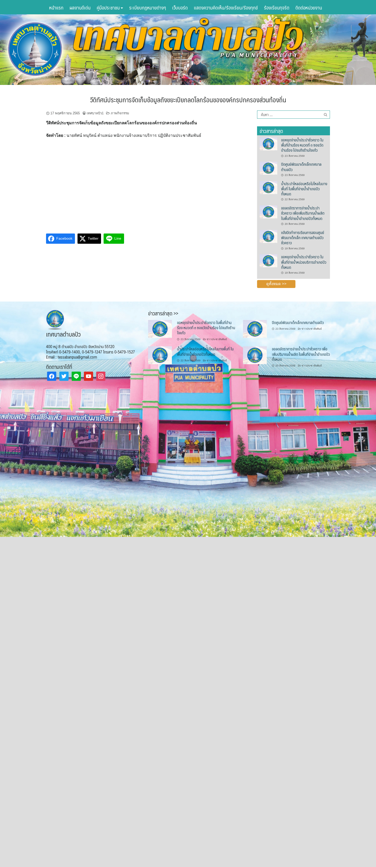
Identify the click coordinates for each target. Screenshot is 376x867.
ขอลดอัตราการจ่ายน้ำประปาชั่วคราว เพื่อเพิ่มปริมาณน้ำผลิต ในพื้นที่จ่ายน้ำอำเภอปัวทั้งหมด (302, 213)
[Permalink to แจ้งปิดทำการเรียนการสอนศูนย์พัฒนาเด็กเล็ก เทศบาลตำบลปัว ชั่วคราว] (268, 236)
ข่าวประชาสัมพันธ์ (217, 339)
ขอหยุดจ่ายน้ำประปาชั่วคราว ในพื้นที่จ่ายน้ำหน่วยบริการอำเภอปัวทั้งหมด (303, 262)
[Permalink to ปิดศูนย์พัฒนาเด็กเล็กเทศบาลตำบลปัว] (268, 168)
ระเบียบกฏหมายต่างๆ (147, 7)
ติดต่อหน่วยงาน (308, 7)
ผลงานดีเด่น (80, 7)
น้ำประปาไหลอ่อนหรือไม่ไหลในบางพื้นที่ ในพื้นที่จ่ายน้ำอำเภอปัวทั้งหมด (304, 188)
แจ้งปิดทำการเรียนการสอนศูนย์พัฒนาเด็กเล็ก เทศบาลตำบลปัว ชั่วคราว (302, 237)
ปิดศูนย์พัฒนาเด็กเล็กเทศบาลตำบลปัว (301, 167)
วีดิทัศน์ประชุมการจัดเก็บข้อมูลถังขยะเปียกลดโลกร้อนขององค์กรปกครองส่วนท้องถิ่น (188, 99)
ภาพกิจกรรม (120, 113)
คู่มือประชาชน (109, 7)
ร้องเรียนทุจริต (276, 7)
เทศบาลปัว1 (95, 113)
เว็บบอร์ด (180, 7)
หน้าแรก (56, 7)
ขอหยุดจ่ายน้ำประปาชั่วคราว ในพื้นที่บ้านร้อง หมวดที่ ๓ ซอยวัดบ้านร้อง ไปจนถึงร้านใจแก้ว (302, 145)
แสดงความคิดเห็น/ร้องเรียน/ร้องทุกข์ (226, 7)
